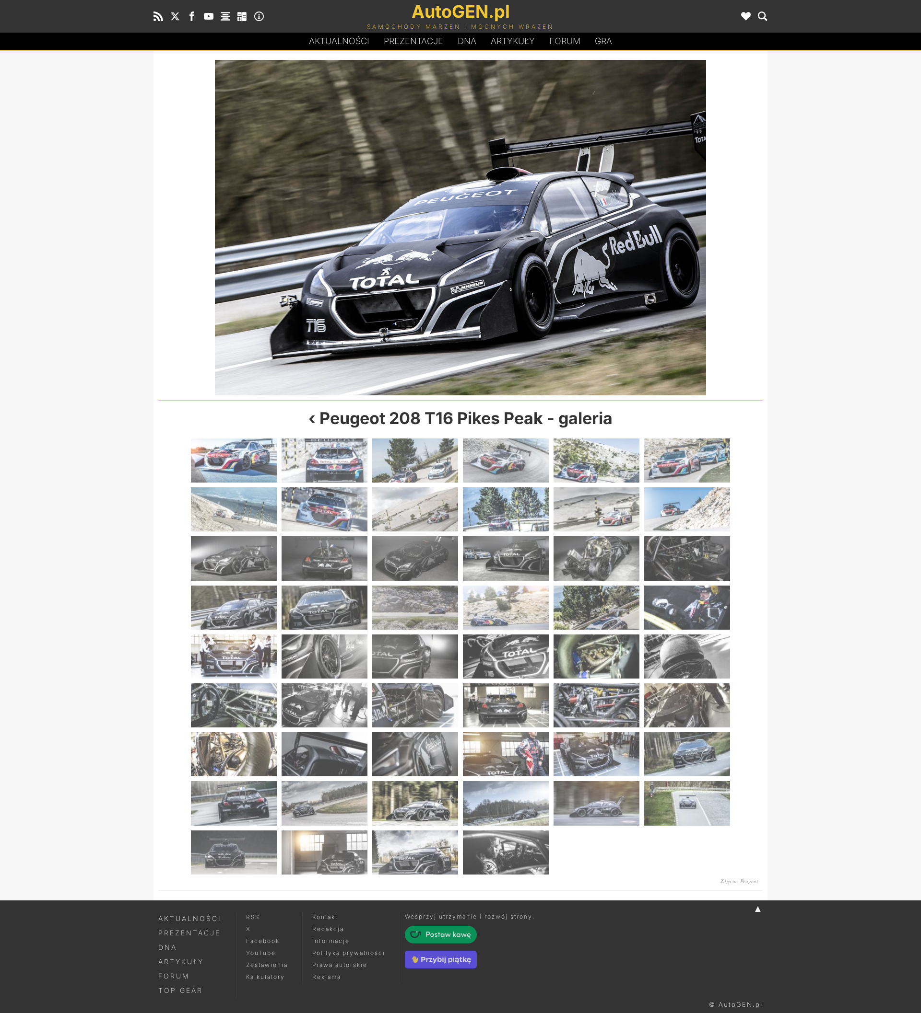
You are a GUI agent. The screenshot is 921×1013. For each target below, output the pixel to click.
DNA (167, 947)
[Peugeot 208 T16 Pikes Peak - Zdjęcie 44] (324, 803)
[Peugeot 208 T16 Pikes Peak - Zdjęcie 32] (324, 705)
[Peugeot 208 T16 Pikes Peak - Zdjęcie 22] (506, 608)
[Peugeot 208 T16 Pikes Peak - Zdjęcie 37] (234, 754)
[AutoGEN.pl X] (175, 16)
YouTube (261, 952)
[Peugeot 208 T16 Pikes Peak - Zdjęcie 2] (324, 460)
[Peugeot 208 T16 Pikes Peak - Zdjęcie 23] (596, 608)
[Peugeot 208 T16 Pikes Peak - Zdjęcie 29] (596, 656)
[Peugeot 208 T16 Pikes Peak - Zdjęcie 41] (596, 754)
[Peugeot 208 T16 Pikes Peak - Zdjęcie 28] (506, 656)
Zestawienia (267, 964)
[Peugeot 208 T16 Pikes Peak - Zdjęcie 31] (234, 705)
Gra (603, 41)
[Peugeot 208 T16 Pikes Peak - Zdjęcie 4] (506, 460)
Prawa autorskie (339, 964)
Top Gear (180, 990)
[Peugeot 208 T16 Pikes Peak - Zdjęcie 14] (324, 558)
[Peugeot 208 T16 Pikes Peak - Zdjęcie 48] (687, 803)
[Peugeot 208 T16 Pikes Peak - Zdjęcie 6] (687, 460)
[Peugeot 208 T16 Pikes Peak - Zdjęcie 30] (687, 656)
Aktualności (339, 41)
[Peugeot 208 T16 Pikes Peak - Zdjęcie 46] (506, 803)
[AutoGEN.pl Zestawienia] (225, 16)
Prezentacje (413, 41)
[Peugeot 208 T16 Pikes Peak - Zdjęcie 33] (415, 705)
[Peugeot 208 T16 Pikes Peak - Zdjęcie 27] (415, 656)
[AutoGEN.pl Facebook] (192, 16)
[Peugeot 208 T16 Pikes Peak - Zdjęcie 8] (324, 509)
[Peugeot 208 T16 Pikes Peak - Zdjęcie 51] (415, 852)
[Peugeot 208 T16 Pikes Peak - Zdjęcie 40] (506, 754)
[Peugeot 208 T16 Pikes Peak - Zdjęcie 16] (506, 558)
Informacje (331, 940)
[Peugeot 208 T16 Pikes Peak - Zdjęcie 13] (234, 558)
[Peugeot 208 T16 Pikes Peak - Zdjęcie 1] (234, 460)
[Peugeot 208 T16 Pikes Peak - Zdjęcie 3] (415, 460)
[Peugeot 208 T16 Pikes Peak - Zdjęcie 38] (324, 754)
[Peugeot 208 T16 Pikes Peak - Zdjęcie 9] (415, 509)
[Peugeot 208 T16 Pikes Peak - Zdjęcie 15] (415, 558)
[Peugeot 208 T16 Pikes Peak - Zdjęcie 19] (234, 608)
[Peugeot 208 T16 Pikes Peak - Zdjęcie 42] (687, 754)
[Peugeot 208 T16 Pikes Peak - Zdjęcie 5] (596, 460)
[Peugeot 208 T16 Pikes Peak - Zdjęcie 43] (234, 803)
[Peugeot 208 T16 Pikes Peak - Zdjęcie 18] (309, 227)
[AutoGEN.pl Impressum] (259, 16)
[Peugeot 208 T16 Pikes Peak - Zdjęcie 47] (596, 803)
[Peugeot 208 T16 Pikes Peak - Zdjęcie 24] (687, 608)
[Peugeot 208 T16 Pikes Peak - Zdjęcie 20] (611, 227)
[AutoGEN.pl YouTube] (208, 16)
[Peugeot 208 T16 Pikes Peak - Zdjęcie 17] (596, 558)
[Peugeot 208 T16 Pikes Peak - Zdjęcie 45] (415, 803)
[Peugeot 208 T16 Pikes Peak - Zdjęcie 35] (596, 705)
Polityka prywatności (348, 952)
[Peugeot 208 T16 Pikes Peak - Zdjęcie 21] (415, 608)
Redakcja (328, 928)
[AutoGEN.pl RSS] (158, 16)
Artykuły (513, 41)
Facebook (263, 940)
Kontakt (325, 917)
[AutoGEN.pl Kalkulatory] (242, 16)
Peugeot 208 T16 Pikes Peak (431, 418)
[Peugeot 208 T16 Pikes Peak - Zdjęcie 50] (324, 852)
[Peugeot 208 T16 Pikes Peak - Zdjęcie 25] (234, 656)
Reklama (326, 976)
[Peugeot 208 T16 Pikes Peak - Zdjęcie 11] (596, 509)
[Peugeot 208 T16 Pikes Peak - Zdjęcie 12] (687, 509)
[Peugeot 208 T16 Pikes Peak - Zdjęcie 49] (234, 852)
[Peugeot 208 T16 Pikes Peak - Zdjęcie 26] (324, 656)
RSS (253, 917)
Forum (564, 41)
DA (467, 41)
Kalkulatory (265, 976)
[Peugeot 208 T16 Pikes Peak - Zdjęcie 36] (687, 705)
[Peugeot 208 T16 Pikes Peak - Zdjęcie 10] (506, 509)
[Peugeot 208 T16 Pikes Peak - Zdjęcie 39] (415, 754)
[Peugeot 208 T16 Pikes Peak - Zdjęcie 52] (506, 852)
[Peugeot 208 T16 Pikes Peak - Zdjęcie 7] (234, 509)
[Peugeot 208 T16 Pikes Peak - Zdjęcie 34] (506, 705)
